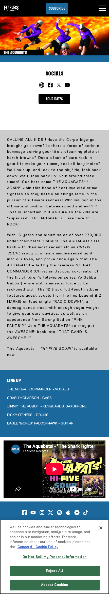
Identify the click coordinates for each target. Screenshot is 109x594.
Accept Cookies (54, 585)
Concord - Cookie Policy (38, 547)
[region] (54, 557)
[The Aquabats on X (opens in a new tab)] (59, 85)
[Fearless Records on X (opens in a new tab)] (51, 512)
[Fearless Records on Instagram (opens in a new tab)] (42, 512)
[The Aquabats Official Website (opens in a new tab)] (42, 85)
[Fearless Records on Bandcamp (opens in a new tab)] (77, 512)
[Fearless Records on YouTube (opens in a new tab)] (33, 512)
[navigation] (102, 8)
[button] (57, 8)
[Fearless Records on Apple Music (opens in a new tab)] (68, 512)
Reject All (54, 571)
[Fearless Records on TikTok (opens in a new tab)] (85, 512)
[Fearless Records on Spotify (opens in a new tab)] (59, 512)
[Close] (100, 528)
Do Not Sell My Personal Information (54, 557)
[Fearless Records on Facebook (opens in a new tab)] (24, 512)
